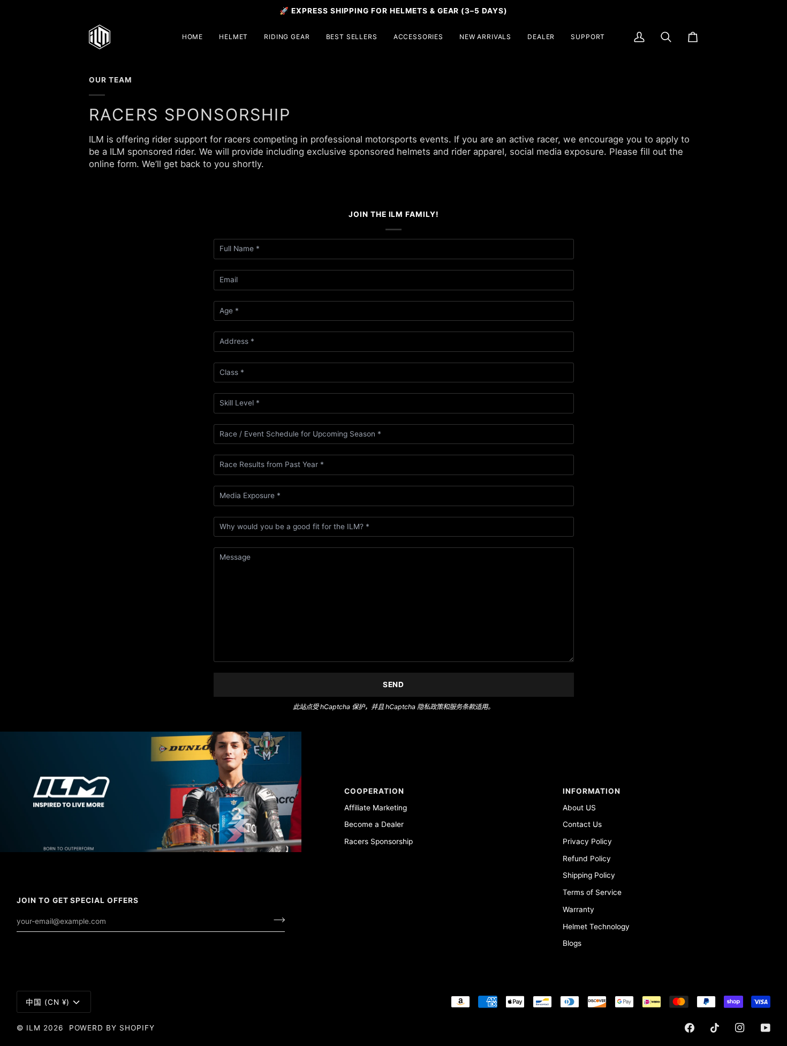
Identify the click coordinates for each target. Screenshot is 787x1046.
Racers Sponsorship (378, 841)
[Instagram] (740, 1028)
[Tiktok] (714, 1028)
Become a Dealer (374, 824)
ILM (33, 1028)
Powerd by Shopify (112, 1028)
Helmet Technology (596, 926)
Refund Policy (587, 858)
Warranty (578, 909)
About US (579, 807)
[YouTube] (765, 1028)
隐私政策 (430, 707)
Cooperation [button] (374, 791)
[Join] (276, 920)
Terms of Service (592, 892)
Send (394, 684)
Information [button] (591, 791)
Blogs (572, 943)
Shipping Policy (589, 875)
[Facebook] (689, 1028)
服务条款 (462, 707)
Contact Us (582, 824)
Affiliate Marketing (375, 807)
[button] (233, 37)
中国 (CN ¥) (48, 1002)
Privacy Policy (587, 841)
